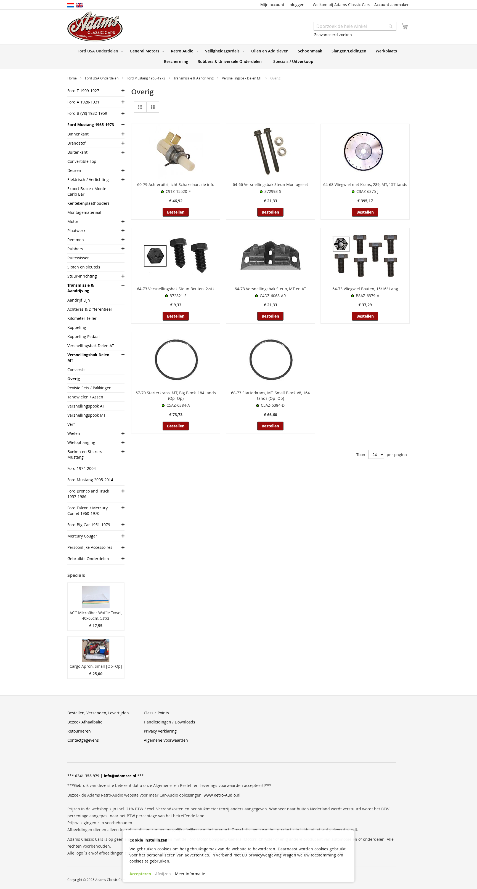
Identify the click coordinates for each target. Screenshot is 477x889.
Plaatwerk (76, 230)
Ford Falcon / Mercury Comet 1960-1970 (87, 510)
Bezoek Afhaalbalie (84, 722)
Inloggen (296, 4)
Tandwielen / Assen (85, 397)
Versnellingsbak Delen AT (90, 345)
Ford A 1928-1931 (83, 102)
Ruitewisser (78, 257)
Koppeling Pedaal (83, 336)
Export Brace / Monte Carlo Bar (86, 191)
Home (72, 78)
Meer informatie (190, 873)
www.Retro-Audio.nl (222, 795)
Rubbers (75, 248)
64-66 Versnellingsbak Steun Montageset (270, 184)
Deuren (74, 170)
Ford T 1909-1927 (83, 90)
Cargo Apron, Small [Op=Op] (96, 666)
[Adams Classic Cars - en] (79, 4)
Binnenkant (78, 134)
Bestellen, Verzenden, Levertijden (98, 712)
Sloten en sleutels (83, 267)
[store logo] (95, 26)
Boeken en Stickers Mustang (84, 454)
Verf (71, 424)
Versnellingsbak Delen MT (242, 78)
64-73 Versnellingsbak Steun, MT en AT (270, 288)
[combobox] (355, 26)
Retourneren (79, 731)
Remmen (75, 239)
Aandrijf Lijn (78, 300)
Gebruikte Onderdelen (88, 558)
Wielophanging (81, 442)
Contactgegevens (83, 740)
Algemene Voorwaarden (166, 740)
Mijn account (272, 4)
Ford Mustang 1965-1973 (146, 78)
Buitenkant (77, 152)
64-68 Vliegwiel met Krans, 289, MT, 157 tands (365, 184)
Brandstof (76, 143)
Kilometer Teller (82, 318)
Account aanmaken (392, 4)
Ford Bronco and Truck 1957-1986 (88, 493)
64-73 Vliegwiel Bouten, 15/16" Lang (365, 288)
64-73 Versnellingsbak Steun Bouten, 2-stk (175, 288)
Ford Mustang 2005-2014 (90, 479)
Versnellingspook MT (86, 415)
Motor (72, 221)
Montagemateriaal (84, 212)
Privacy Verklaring (160, 731)
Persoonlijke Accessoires (89, 547)
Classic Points (156, 712)
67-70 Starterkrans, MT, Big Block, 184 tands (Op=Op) (176, 395)
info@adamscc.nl (120, 775)
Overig (73, 378)
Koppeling (76, 327)
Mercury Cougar (82, 536)
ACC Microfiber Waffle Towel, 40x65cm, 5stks (96, 615)
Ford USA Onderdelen (102, 78)
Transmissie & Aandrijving (194, 78)
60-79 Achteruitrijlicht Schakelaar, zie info (175, 184)
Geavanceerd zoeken (333, 34)
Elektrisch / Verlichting (88, 179)
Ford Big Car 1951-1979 (88, 524)
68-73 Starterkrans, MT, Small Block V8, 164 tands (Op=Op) (270, 395)
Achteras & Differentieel (89, 309)
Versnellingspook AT (85, 406)
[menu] (238, 56)
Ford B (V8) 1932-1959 (87, 113)
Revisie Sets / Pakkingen (89, 387)
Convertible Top (81, 161)
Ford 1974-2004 (81, 468)
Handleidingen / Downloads (169, 722)
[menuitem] (99, 51)
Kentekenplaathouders (88, 203)
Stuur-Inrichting (82, 276)
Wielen (73, 433)
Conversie (76, 369)
